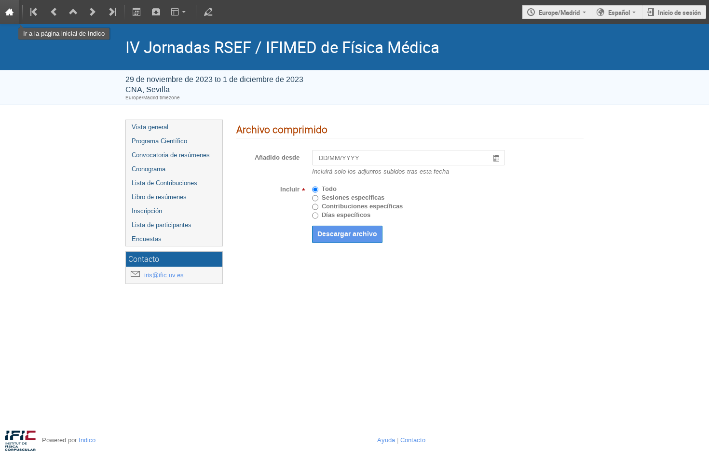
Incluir (290, 189)
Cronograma (148, 169)
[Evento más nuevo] (92, 12)
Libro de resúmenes (159, 197)
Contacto (412, 440)
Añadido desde (277, 157)
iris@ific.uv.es (164, 275)
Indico (87, 440)
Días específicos (346, 215)
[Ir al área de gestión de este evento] (208, 12)
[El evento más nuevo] (111, 12)
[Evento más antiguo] (54, 12)
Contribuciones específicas (362, 206)
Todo (329, 189)
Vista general (150, 127)
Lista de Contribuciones (164, 183)
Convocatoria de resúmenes (171, 155)
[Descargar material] (155, 12)
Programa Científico (159, 141)
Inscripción (147, 211)
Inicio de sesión (679, 12)
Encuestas (147, 239)
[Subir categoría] (73, 12)
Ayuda (386, 440)
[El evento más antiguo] (34, 12)
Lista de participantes (161, 225)
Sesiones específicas (353, 197)
